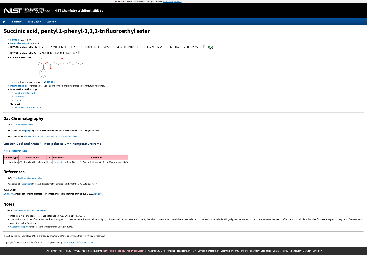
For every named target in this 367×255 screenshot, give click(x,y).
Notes (18, 100)
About (50, 21)
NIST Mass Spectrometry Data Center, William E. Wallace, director (51, 136)
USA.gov (307, 250)
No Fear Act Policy (181, 250)
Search (16, 21)
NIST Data (33, 21)
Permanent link (18, 85)
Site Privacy (51, 250)
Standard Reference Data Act (81, 242)
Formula (14, 39)
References (20, 96)
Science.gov (295, 250)
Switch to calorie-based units (29, 107)
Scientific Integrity (230, 250)
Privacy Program (81, 250)
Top (15, 124)
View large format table (15, 150)
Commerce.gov (280, 250)
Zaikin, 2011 (59, 161)
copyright (27, 130)
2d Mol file (50, 82)
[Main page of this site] (4, 21)
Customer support (19, 226)
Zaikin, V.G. (8, 193)
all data (99, 193)
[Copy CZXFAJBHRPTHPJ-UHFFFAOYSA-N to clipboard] (79, 53)
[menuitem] (4, 21)
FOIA (194, 250)
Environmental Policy (208, 250)
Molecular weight (19, 43)
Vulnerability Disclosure (159, 250)
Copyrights (96, 250)
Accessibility (65, 250)
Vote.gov (317, 250)
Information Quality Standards (256, 250)
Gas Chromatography (26, 92)
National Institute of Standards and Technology (27, 10)
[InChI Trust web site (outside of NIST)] (211, 49)
